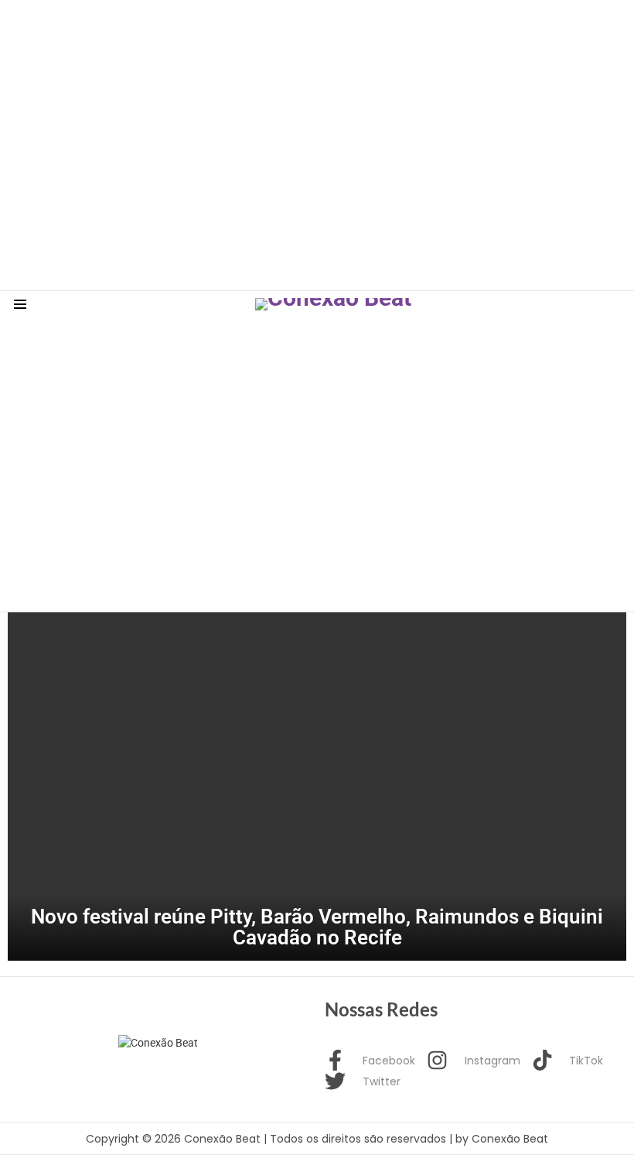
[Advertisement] (281, 35)
